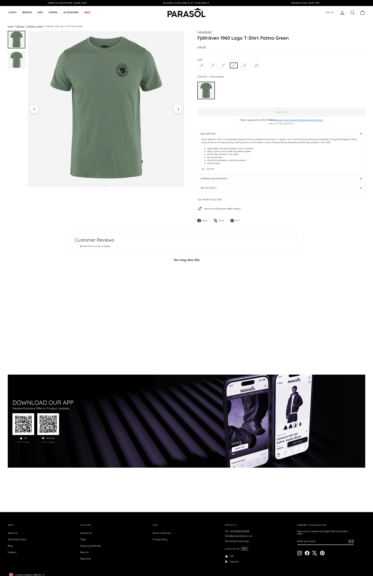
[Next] (178, 109)
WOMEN (53, 12)
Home (10, 26)
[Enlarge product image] (106, 109)
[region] (106, 109)
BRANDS (27, 12)
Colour (210, 77)
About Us (13, 533)
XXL (257, 65)
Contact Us (86, 533)
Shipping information (213, 178)
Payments (85, 558)
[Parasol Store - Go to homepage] (186, 12)
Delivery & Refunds (90, 545)
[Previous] (34, 109)
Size (199, 60)
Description (207, 133)
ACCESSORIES (71, 12)
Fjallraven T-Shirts (34, 26)
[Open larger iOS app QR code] (23, 424)
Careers (12, 552)
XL (244, 65)
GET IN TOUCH (208, 187)
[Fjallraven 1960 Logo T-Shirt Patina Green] (206, 90)
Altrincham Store (17, 539)
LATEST (12, 12)
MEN (40, 12)
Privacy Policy (160, 539)
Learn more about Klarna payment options (300, 119)
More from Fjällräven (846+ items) (222, 209)
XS (201, 65)
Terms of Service (162, 533)
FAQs (83, 539)
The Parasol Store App (237, 541)
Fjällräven (19, 26)
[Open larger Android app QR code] (48, 424)
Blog (10, 545)
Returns (84, 552)
